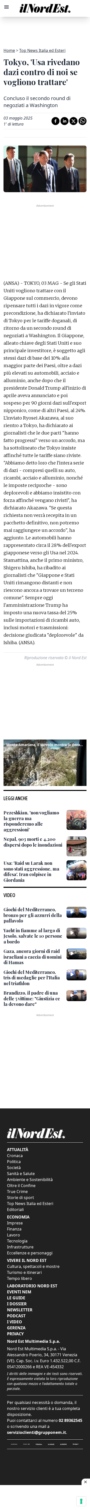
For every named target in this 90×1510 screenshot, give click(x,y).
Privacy (15, 1334)
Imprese (15, 1223)
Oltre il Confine (21, 1185)
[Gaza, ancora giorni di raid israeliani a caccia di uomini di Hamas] (76, 953)
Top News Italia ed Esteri (42, 50)
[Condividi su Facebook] (56, 121)
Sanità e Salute (21, 1173)
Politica (14, 1161)
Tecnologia (17, 1241)
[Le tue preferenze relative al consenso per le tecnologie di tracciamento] (81, 1501)
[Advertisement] (45, 29)
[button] (45, 762)
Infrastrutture (20, 1247)
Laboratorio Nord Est (32, 1286)
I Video (14, 1322)
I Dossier (17, 1304)
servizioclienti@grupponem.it (36, 1432)
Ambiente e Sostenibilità (30, 1179)
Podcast (16, 1316)
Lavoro (13, 1235)
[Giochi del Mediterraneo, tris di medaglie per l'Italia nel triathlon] (76, 974)
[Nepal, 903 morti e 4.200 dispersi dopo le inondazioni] (76, 846)
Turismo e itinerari (24, 1272)
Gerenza (16, 1328)
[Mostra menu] (7, 7)
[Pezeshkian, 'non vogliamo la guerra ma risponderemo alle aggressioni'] (76, 820)
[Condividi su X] (74, 121)
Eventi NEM (19, 1292)
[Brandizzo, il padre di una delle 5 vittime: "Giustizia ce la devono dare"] (76, 995)
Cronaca (15, 1155)
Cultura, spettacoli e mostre (33, 1266)
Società (14, 1167)
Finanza (14, 1229)
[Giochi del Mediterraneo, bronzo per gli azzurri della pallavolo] (76, 912)
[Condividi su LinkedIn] (64, 121)
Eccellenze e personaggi (29, 1253)
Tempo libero (19, 1278)
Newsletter (19, 1310)
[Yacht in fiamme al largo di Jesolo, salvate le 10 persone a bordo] (76, 933)
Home (9, 50)
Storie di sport (20, 1197)
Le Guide (16, 1298)
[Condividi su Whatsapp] (82, 121)
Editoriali (15, 1209)
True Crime (17, 1191)
